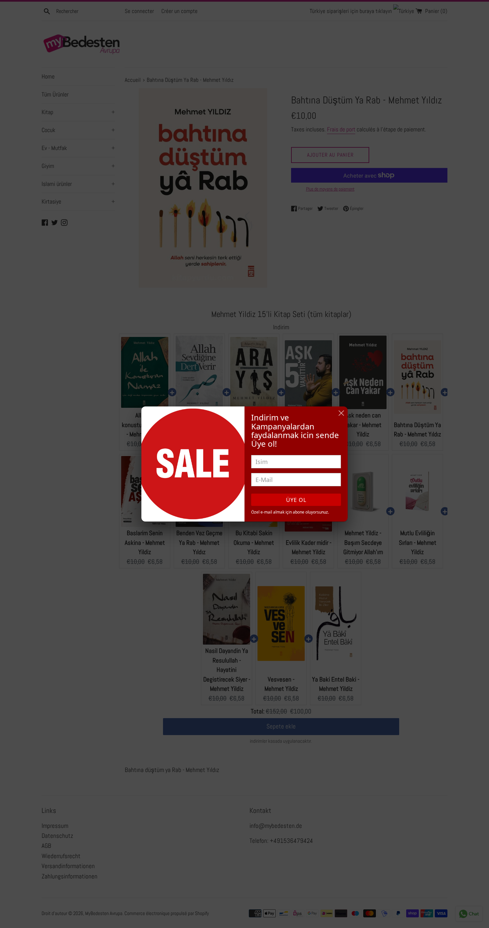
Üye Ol (296, 500)
